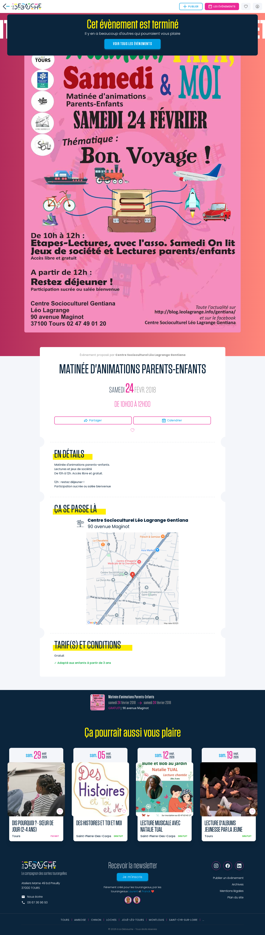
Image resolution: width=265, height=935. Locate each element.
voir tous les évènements (132, 44)
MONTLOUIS (156, 920)
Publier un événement (228, 878)
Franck (146, 891)
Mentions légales (232, 891)
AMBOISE (80, 920)
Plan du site (236, 897)
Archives (238, 884)
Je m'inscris (132, 877)
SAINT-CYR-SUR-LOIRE (183, 920)
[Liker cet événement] (132, 430)
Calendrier (174, 420)
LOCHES (111, 920)
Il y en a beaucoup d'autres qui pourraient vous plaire (132, 33)
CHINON (96, 920)
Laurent (133, 891)
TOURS (65, 920)
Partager (95, 420)
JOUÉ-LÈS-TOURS (133, 920)
